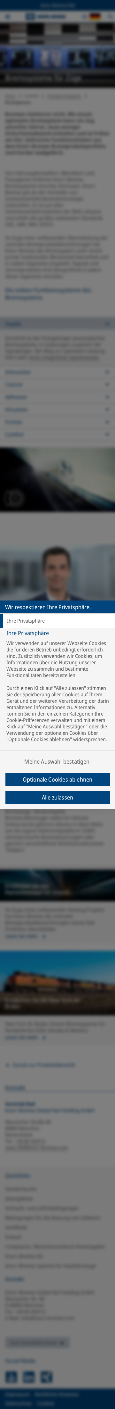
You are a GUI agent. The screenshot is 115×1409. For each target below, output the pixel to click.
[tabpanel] (58, 700)
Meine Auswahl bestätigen (56, 761)
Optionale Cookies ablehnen (58, 779)
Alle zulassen (57, 797)
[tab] (57, 621)
